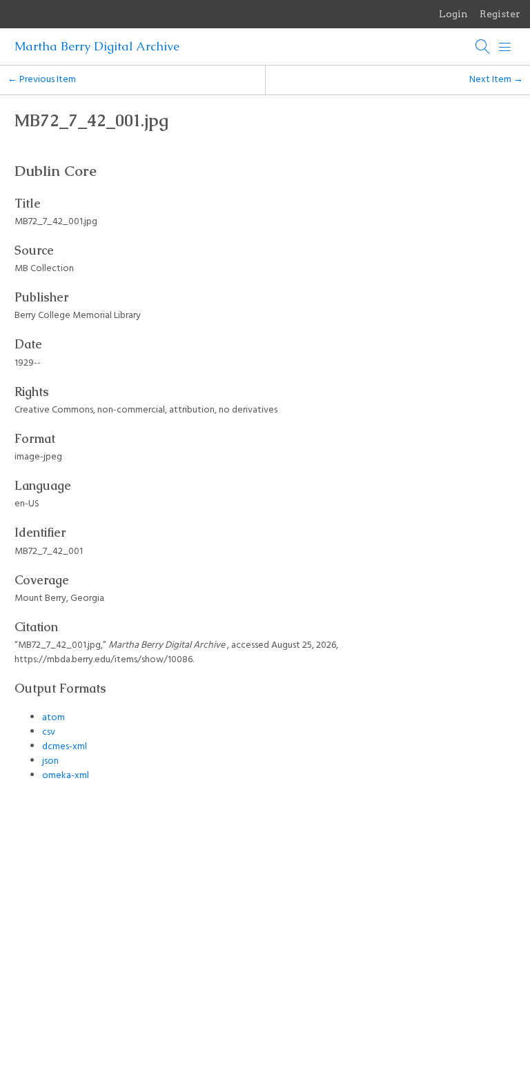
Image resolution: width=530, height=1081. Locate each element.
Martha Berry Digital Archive (96, 46)
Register (500, 13)
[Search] (483, 47)
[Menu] (505, 47)
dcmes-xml (64, 747)
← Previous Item (42, 80)
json (50, 761)
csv (48, 732)
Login (453, 13)
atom (53, 718)
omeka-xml (65, 776)
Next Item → (496, 80)
